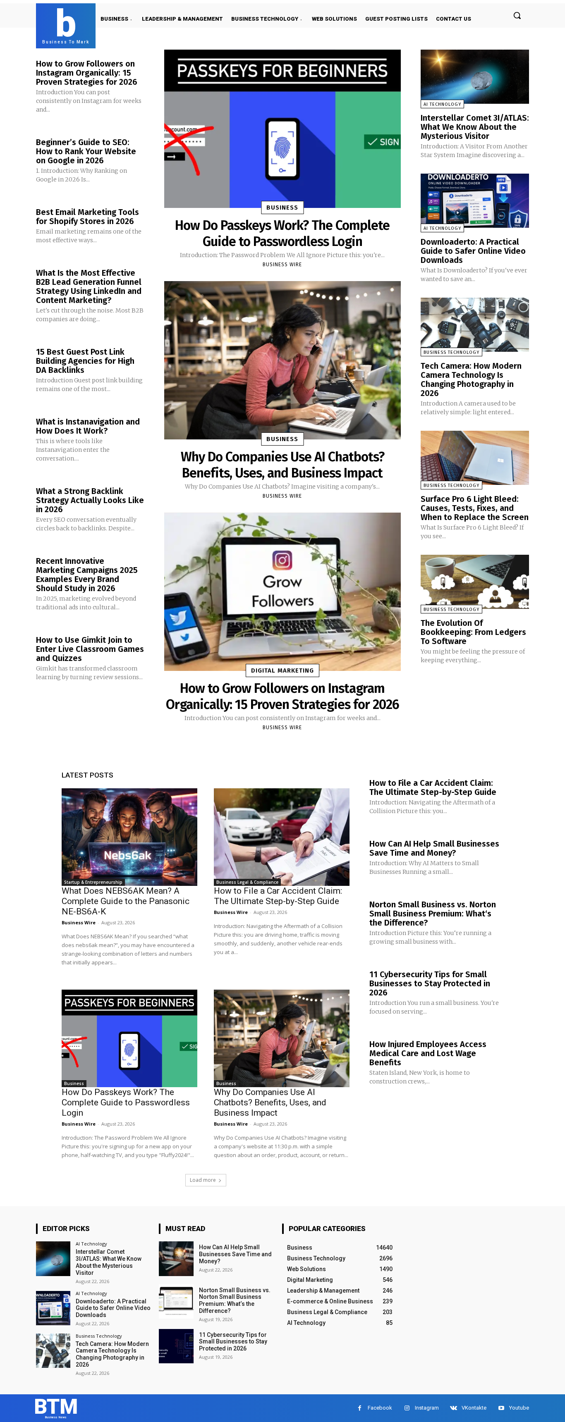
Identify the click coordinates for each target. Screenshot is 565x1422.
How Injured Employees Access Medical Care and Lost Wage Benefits (427, 1053)
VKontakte (474, 1408)
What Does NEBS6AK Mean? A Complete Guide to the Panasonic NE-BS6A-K (125, 901)
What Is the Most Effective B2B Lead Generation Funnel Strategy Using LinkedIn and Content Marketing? (88, 286)
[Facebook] (359, 1408)
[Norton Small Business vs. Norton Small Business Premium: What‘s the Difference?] (176, 1301)
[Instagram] (407, 1408)
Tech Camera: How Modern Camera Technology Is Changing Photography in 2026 (471, 379)
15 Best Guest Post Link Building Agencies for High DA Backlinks (85, 361)
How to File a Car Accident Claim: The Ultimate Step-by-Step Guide (278, 896)
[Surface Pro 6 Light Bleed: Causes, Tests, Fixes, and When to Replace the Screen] (475, 458)
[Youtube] (501, 1408)
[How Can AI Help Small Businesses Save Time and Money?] (176, 1258)
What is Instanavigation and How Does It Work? (88, 426)
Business (282, 207)
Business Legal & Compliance (247, 882)
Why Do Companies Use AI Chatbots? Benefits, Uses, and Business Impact (282, 464)
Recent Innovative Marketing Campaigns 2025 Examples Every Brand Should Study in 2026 (87, 574)
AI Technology (442, 104)
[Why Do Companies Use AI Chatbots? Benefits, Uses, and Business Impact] (282, 360)
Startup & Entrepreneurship (93, 882)
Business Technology (451, 352)
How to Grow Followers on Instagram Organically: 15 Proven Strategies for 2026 (86, 73)
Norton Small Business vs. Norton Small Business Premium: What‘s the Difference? (432, 913)
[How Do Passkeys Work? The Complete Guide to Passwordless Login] (282, 129)
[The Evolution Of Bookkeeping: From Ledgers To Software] (475, 582)
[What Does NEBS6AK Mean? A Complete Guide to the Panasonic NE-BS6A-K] (129, 837)
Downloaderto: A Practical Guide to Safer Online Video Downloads (473, 251)
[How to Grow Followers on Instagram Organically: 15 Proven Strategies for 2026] (282, 592)
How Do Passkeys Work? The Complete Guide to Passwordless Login (282, 233)
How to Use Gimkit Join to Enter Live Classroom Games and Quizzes (90, 649)
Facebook (380, 1408)
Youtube (519, 1408)
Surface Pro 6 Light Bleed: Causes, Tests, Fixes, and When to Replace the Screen (475, 508)
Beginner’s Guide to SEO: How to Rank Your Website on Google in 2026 (86, 151)
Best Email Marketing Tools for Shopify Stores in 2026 (87, 216)
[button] (517, 15)
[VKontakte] (453, 1408)
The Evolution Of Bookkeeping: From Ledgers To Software (473, 632)
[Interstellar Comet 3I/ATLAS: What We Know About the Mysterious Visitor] (475, 77)
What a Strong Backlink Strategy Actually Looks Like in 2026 (90, 500)
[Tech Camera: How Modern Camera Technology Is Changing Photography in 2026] (475, 325)
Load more (203, 1179)
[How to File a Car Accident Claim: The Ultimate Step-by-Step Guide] (282, 837)
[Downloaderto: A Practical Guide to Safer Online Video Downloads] (475, 201)
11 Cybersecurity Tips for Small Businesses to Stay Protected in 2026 (429, 983)
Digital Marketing (282, 670)
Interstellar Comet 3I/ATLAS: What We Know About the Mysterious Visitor (475, 127)
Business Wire (282, 264)
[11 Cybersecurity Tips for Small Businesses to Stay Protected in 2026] (176, 1346)
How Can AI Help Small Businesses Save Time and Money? (434, 848)
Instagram (427, 1408)
